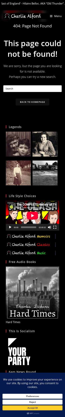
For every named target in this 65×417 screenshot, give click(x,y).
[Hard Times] (32, 293)
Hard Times (13, 322)
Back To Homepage (32, 101)
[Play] (10, 227)
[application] (32, 216)
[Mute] (49, 227)
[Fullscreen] (54, 227)
